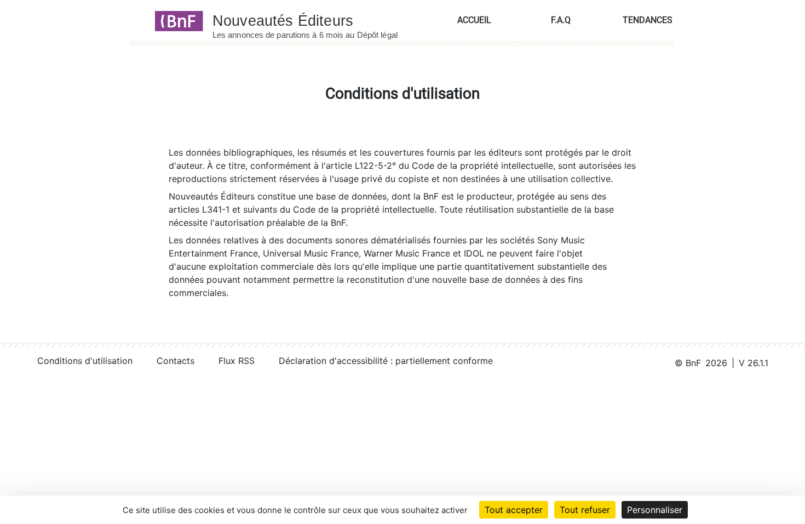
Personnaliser (654, 509)
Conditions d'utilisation (85, 360)
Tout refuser (585, 509)
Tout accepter (514, 509)
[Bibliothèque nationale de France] (175, 20)
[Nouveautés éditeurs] (315, 20)
